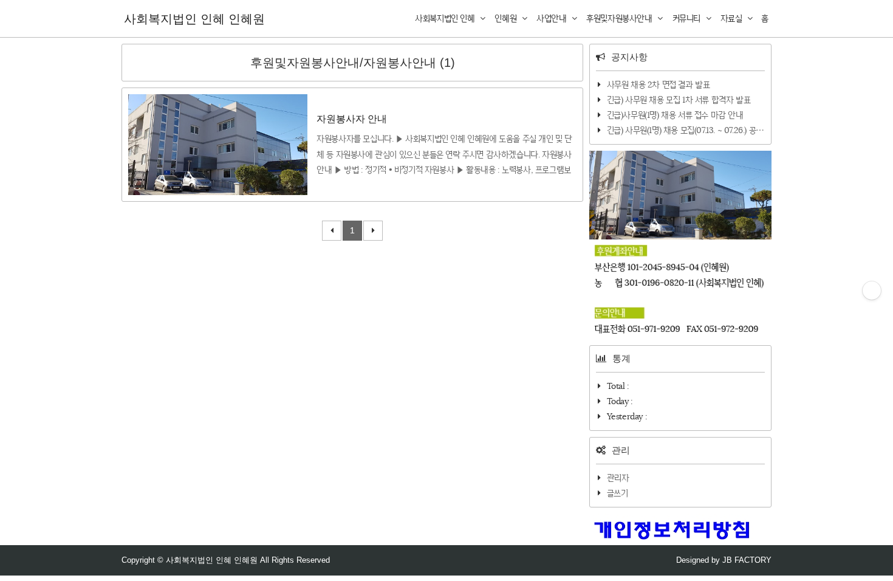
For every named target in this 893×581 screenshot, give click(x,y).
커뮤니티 (687, 18)
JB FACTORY (747, 560)
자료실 (732, 18)
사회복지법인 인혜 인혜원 (194, 19)
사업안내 (552, 18)
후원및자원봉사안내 (620, 18)
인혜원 (506, 18)
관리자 (618, 477)
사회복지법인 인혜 (446, 18)
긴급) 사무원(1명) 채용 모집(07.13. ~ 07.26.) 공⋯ (685, 130)
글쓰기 (617, 492)
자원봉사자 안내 (351, 119)
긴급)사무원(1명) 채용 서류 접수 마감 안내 (675, 114)
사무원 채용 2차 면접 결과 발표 (658, 84)
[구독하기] (872, 290)
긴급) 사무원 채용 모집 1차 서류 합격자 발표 (679, 99)
